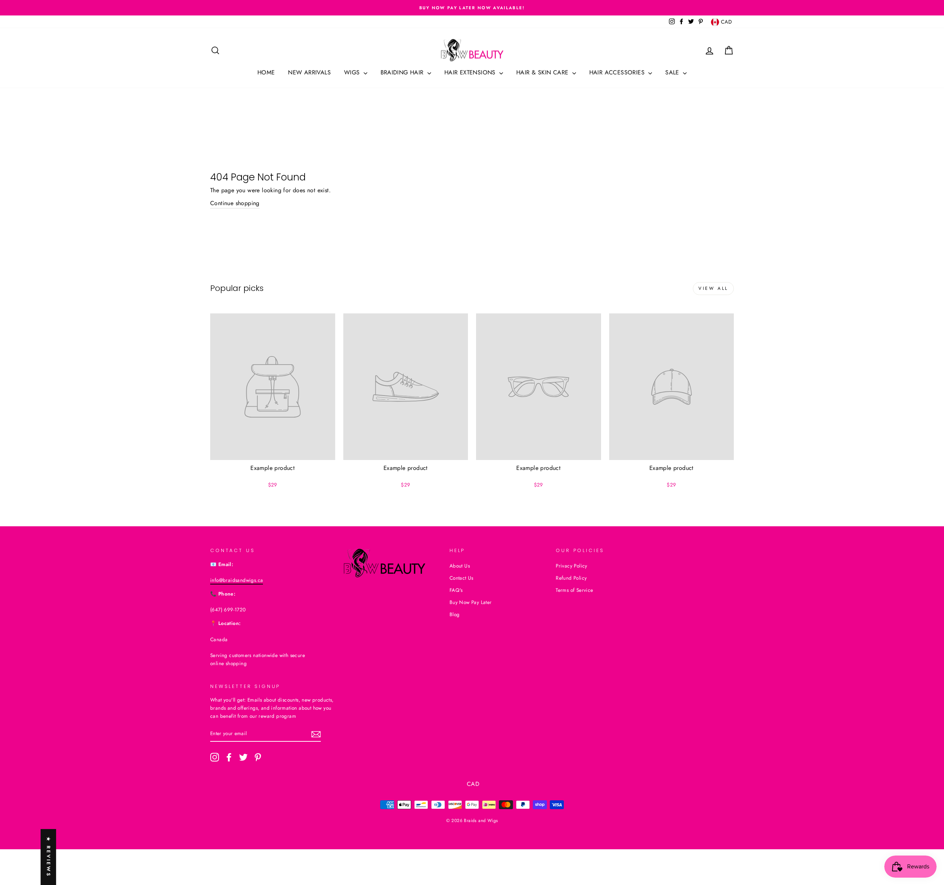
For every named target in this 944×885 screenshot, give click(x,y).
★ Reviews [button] (48, 857)
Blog (455, 614)
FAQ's (456, 590)
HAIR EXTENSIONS (470, 72)
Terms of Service (574, 590)
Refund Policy (571, 578)
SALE (673, 72)
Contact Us (461, 578)
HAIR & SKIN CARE (543, 72)
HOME (266, 72)
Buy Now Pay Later (471, 602)
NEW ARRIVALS (309, 72)
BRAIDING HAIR (403, 72)
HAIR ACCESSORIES (618, 72)
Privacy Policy (571, 565)
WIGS (353, 72)
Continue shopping (235, 203)
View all (713, 288)
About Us (460, 565)
